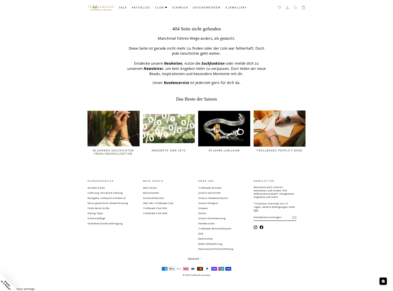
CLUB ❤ (161, 7)
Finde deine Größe (98, 208)
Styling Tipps (95, 213)
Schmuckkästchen (153, 198)
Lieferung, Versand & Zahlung (105, 192)
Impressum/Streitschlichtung (215, 248)
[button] (9, 282)
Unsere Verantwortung (212, 218)
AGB (200, 233)
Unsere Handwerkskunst (213, 198)
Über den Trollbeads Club (158, 203)
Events (202, 213)
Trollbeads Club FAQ (155, 208)
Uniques (203, 208)
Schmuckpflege (96, 218)
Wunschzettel (151, 192)
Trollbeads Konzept (210, 187)
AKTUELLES (141, 7)
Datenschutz (205, 238)
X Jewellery (236, 7)
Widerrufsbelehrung (210, 243)
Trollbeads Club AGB (155, 213)
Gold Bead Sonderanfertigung (105, 223)
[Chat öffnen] (383, 281)
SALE (123, 7)
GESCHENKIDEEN (207, 7)
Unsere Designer (208, 203)
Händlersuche (206, 223)
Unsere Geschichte (209, 192)
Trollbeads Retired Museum (214, 228)
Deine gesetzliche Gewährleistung (108, 203)
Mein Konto (150, 187)
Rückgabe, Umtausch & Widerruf (107, 198)
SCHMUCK (180, 7)
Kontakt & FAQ (96, 187)
